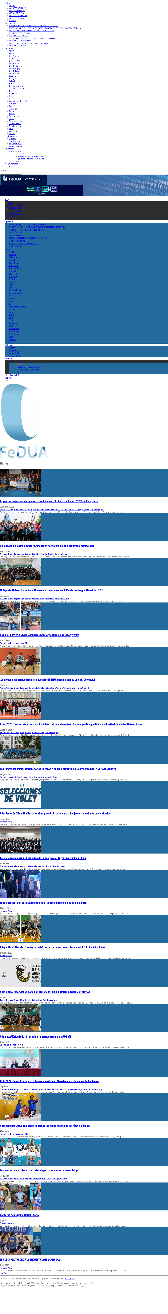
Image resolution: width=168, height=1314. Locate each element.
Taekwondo (14, 116)
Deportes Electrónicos (38, 1089)
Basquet (12, 58)
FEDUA (7, 3)
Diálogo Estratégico (17, 151)
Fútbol (12, 81)
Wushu (12, 133)
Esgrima (12, 76)
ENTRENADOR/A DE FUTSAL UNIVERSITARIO (28, 43)
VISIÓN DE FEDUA (16, 13)
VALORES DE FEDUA (17, 8)
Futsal (11, 83)
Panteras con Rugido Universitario (19, 1215)
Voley (11, 128)
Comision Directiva (17, 18)
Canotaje (13, 108)
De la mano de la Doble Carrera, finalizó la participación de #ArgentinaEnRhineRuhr (47, 546)
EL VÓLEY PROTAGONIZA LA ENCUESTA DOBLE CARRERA (30, 1259)
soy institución (15, 143)
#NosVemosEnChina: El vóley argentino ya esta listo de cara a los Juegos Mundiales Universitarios (55, 813)
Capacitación (10, 23)
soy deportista (15, 141)
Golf (11, 91)
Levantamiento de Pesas (19, 101)
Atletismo (13, 53)
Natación (13, 103)
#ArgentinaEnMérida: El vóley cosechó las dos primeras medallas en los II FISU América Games (53, 947)
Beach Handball (16, 66)
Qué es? (12, 138)
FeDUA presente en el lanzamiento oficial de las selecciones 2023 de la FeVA (43, 902)
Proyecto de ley (15, 146)
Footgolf (12, 78)
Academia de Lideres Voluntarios (32, 156)
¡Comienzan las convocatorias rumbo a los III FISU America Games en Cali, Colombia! (47, 679)
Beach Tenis (14, 71)
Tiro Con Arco (15, 123)
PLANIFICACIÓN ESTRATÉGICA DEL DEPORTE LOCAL (31, 30)
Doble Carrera (11, 136)
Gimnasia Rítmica (16, 88)
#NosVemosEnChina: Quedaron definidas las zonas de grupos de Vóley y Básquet (45, 1125)
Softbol (12, 113)
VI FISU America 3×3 (13, 164)
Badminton (14, 56)
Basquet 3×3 (14, 61)
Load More (3, 1273)
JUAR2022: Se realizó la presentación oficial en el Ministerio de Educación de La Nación (49, 1081)
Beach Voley (14, 73)
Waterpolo (13, 131)
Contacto (8, 166)
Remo (11, 106)
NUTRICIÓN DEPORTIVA (19, 33)
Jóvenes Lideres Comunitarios (31, 159)
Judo (11, 98)
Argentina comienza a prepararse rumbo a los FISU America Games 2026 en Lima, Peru (49, 501)
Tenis (11, 118)
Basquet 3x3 (4, 732)
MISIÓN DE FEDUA (17, 10)
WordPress (69, 1278)
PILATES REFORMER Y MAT (20, 40)
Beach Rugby (14, 68)
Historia (12, 20)
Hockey (12, 96)
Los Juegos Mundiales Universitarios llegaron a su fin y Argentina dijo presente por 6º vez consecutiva (58, 769)
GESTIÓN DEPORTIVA (18, 35)
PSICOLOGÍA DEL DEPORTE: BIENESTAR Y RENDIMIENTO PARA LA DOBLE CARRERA (45, 28)
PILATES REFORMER (17, 46)
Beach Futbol (14, 63)
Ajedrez (12, 51)
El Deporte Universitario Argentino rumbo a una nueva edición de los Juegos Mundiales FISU (51, 590)
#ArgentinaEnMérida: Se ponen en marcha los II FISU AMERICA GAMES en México (45, 992)
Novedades (9, 148)
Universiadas (59, 554)
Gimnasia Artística (16, 86)
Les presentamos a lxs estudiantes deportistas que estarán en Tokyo (39, 1170)
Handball (13, 93)
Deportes (9, 48)
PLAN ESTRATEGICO (18, 15)
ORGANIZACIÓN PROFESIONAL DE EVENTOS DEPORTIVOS (34, 38)
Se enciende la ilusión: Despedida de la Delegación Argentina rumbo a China (43, 858)
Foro (20, 161)
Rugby (12, 111)
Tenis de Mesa (15, 121)
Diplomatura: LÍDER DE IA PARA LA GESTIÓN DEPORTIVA (33, 25)
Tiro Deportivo (15, 126)
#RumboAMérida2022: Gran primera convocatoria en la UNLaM (35, 1036)
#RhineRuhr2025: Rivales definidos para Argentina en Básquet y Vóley (39, 635)
